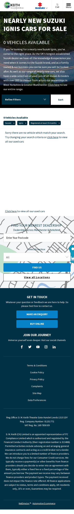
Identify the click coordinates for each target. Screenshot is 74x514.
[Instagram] (46, 347)
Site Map (37, 393)
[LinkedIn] (54, 347)
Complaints (37, 386)
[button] (9, 123)
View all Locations (37, 277)
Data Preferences (37, 400)
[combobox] (61, 100)
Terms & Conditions (37, 365)
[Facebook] (21, 347)
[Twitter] (30, 347)
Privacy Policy (37, 379)
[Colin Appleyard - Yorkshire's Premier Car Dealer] (13, 6)
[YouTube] (38, 347)
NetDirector (24, 503)
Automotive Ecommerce (44, 503)
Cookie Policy (37, 372)
